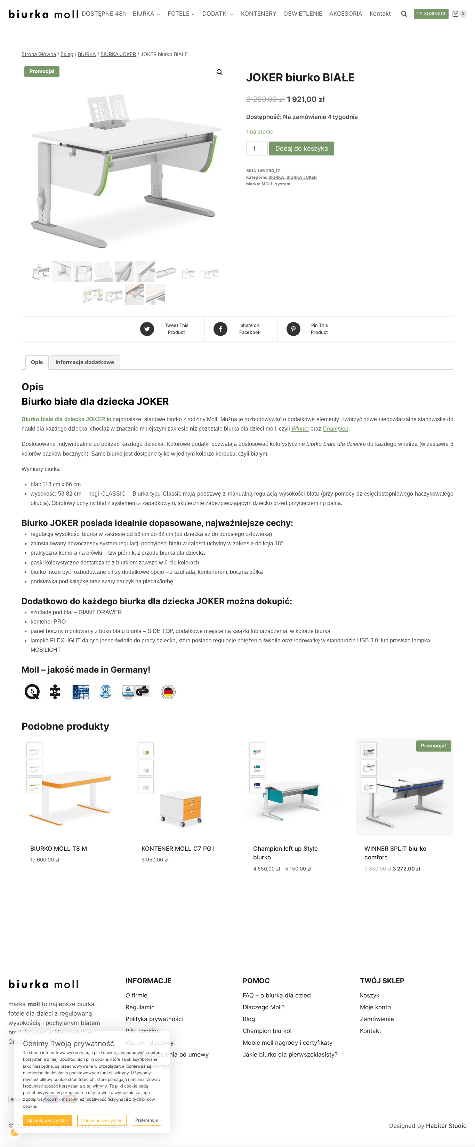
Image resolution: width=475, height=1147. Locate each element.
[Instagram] (125, 1099)
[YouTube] (140, 1099)
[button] (220, 72)
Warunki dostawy (150, 1042)
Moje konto (375, 1007)
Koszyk (369, 995)
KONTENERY (258, 13)
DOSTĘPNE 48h (104, 13)
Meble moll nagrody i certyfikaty (287, 1042)
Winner (300, 429)
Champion (335, 429)
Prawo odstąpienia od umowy (167, 1054)
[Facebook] (110, 1099)
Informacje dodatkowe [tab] (85, 362)
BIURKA (276, 177)
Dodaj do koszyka (301, 148)
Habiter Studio (446, 1125)
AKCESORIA (345, 13)
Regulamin (140, 1007)
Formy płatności (147, 1066)
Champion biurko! (267, 1030)
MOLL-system (275, 183)
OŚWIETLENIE (302, 13)
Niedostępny (48, 880)
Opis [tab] (37, 362)
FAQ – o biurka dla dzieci (277, 995)
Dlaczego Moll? (264, 1007)
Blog (249, 1019)
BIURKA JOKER (302, 177)
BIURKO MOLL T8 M (58, 848)
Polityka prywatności (154, 1019)
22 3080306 (431, 13)
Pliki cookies (143, 1030)
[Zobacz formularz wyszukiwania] (404, 14)
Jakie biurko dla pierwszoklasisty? (290, 1054)
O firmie (136, 995)
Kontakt (380, 13)
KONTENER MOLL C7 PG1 (178, 848)
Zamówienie (377, 1019)
